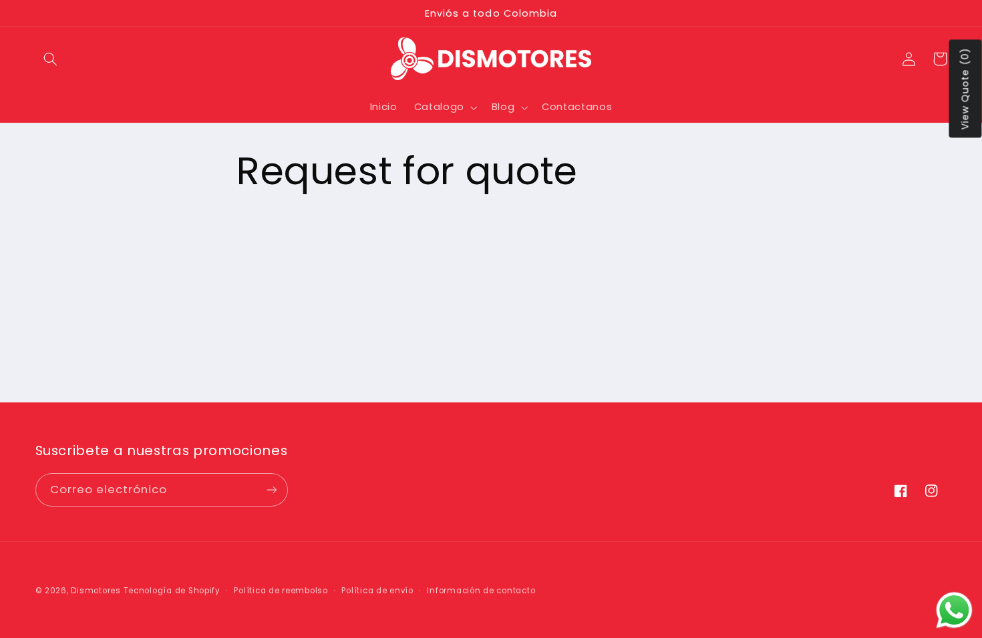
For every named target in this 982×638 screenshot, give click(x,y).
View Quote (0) (965, 89)
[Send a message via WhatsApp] (954, 610)
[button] (50, 58)
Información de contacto (481, 590)
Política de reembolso (280, 590)
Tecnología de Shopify (172, 590)
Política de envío (377, 590)
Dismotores (95, 590)
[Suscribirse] (271, 489)
